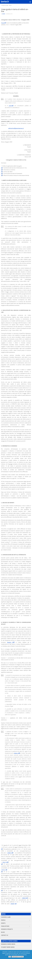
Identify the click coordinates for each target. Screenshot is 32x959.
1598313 (9, 853)
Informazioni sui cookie (17, 956)
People (3, 920)
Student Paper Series (8, 947)
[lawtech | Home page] (6, 2)
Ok (9, 956)
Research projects (7, 929)
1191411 (3, 869)
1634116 (4, 862)
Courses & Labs (5, 917)
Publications (5, 926)
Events (3, 923)
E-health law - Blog (6, 5)
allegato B (10, 642)
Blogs (3, 932)
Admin (3, 13)
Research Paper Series (8, 944)
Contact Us (4, 935)
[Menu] (30, 2)
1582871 (12, 903)
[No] (30, 954)
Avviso (2, 23)
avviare (10, 105)
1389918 (24, 898)
